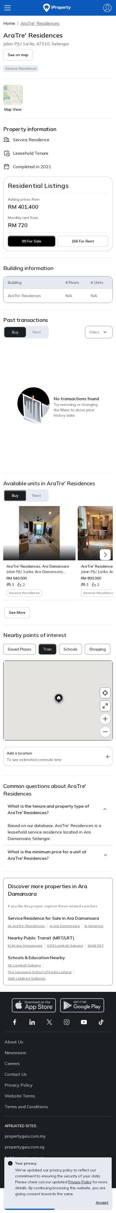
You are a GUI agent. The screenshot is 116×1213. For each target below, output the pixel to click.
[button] (18, 54)
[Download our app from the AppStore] (34, 1005)
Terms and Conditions (26, 1106)
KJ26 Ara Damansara (25, 946)
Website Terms (20, 1096)
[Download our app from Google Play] (82, 1005)
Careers (12, 1063)
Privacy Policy (19, 1085)
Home (9, 23)
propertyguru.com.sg (24, 1147)
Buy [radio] (15, 495)
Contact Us (16, 1074)
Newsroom (15, 1052)
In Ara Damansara (65, 926)
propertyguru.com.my (25, 1136)
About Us (14, 1041)
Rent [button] (36, 332)
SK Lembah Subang (24, 965)
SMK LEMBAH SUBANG (26, 978)
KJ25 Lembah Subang (65, 946)
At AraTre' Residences (26, 926)
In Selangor (94, 926)
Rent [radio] (36, 495)
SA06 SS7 (96, 946)
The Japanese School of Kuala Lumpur (39, 972)
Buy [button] (15, 332)
